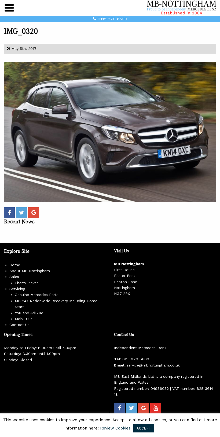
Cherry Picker (26, 283)
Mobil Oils (23, 319)
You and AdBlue (29, 313)
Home (14, 265)
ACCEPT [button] (144, 428)
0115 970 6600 (111, 18)
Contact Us (19, 325)
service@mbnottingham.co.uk (153, 365)
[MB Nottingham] (182, 7)
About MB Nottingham (29, 271)
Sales (14, 277)
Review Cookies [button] (115, 428)
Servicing (17, 289)
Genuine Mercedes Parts (36, 294)
